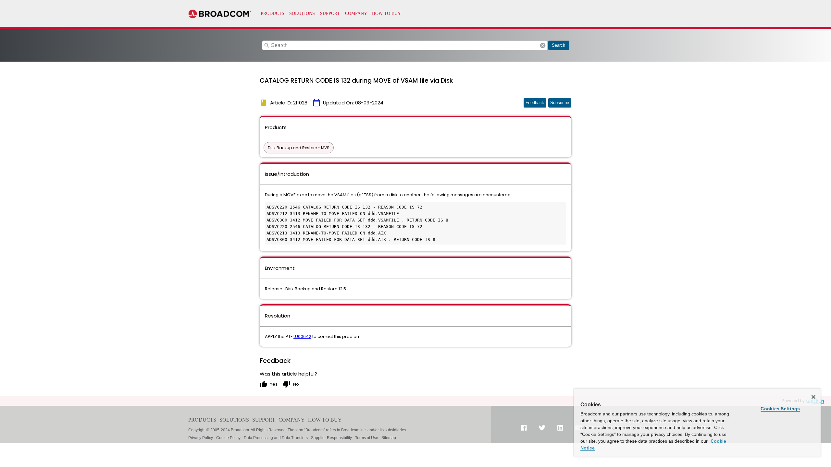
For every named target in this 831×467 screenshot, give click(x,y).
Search (558, 45)
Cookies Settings (780, 408)
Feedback (535, 102)
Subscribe (559, 102)
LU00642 (302, 336)
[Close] (813, 397)
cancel (543, 45)
